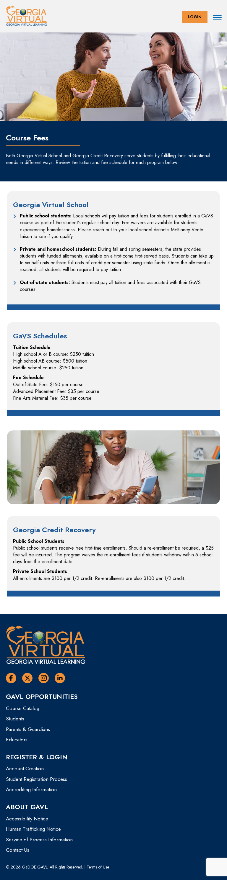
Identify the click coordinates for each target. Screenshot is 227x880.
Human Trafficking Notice (33, 829)
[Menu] (217, 18)
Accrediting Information (31, 789)
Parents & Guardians (28, 729)
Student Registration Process (36, 779)
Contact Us (17, 849)
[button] (194, 17)
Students (15, 718)
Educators (16, 739)
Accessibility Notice (27, 818)
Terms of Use (98, 867)
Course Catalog (22, 708)
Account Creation (25, 768)
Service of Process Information (39, 839)
